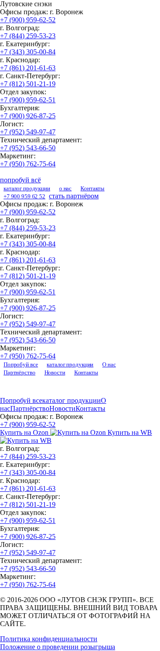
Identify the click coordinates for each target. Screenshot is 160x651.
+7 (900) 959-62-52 (28, 20)
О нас (109, 364)
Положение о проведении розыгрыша (57, 647)
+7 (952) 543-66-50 (28, 148)
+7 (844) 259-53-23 (28, 36)
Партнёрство (20, 372)
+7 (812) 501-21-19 (28, 84)
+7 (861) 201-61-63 (28, 68)
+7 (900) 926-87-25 (28, 116)
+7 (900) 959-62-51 (28, 100)
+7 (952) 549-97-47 (28, 132)
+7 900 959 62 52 (24, 196)
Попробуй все (21, 364)
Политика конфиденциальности (48, 639)
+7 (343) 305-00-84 (28, 52)
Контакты (92, 188)
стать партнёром (74, 196)
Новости (54, 372)
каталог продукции (27, 188)
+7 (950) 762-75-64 (28, 164)
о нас (65, 188)
